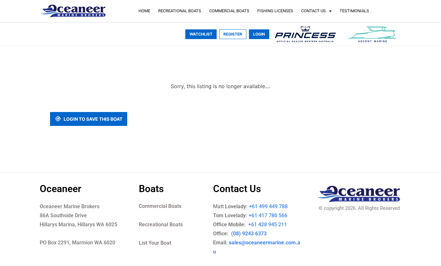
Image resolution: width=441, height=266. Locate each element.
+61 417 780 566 (268, 215)
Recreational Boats (179, 10)
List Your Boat (155, 243)
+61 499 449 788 (268, 206)
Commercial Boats (229, 10)
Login (259, 34)
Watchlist (201, 34)
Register (232, 34)
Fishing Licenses (275, 10)
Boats (151, 188)
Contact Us (313, 10)
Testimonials (354, 10)
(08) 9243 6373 (248, 233)
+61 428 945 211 (272, 224)
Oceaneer (60, 188)
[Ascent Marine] (372, 34)
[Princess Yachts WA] (305, 34)
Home (144, 10)
